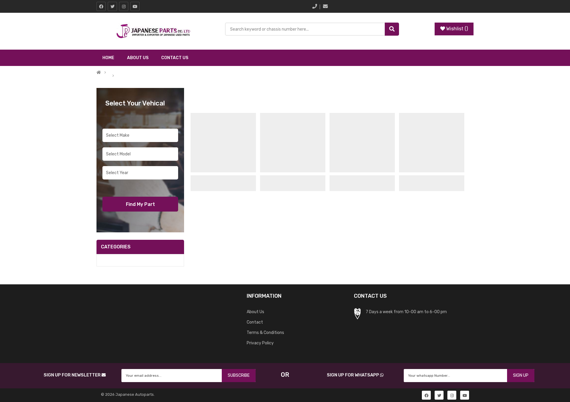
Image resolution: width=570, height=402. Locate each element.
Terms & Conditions (265, 332)
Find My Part (140, 204)
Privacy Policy (260, 343)
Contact (255, 322)
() (457, 28)
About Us (255, 311)
